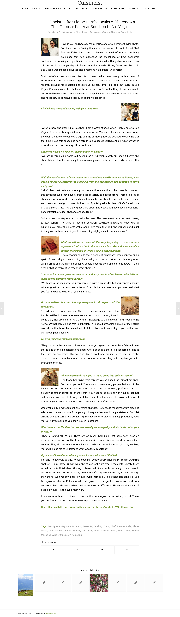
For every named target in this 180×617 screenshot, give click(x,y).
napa (96, 530)
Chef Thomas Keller (121, 526)
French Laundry (73, 530)
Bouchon (76, 526)
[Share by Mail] (127, 550)
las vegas (88, 530)
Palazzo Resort (108, 530)
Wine (104, 32)
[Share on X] (78, 550)
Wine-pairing (75, 535)
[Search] (158, 9)
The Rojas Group (51, 613)
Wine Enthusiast (60, 535)
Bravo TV (87, 526)
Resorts (85, 32)
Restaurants (95, 32)
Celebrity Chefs (101, 526)
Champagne (69, 32)
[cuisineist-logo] (90, 3)
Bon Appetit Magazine (59, 526)
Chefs (78, 32)
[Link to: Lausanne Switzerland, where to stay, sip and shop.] (26, 585)
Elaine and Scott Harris (121, 32)
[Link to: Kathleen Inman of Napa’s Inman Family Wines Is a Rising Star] (44, 583)
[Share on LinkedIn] (102, 550)
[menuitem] (25, 9)
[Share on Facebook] (53, 550)
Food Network (56, 530)
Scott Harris (124, 530)
